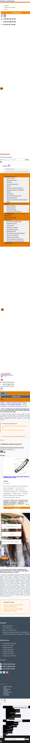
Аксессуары (6, 693)
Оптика (4, 687)
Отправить (4, 558)
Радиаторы (7, 215)
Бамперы (9, 182)
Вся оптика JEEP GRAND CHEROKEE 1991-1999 (12, 430)
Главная (6, 5)
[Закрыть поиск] (1, 736)
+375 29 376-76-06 (9, 19)
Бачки (8, 201)
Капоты (9, 186)
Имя (3, 523)
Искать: (2, 159)
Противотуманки (12, 209)
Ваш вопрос (5, 546)
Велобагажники (11, 231)
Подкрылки (10, 194)
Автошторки (10, 225)
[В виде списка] (4, 452)
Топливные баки (9, 213)
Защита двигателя (10, 712)
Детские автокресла (12, 235)
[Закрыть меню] (0, 703)
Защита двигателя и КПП (14, 195)
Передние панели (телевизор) (15, 190)
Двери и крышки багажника (15, 188)
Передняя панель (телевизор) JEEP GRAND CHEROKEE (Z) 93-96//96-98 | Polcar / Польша (16, 477)
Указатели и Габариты (11, 725)
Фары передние (11, 206)
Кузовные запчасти (7, 686)
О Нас (4, 733)
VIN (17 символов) (7, 538)
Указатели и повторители (14, 211)
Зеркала (9, 192)
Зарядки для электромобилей (15, 241)
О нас (5, 9)
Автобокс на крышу (12, 229)
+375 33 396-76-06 (9, 22)
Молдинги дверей (12, 197)
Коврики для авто (12, 223)
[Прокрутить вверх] (1, 700)
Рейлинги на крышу (12, 227)
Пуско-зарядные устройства (15, 239)
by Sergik (5, 684)
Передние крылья (12, 180)
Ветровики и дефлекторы (14, 221)
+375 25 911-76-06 (9, 24)
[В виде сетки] (1, 451)
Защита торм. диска (10, 217)
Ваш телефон (6, 530)
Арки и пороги (11, 178)
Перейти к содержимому (7, 1)
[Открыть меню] (1, 389)
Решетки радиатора (12, 184)
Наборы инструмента (13, 237)
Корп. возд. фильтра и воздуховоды (17, 199)
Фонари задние (11, 207)
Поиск (27, 159)
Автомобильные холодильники (16, 233)
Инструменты (8, 243)
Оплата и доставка (9, 7)
